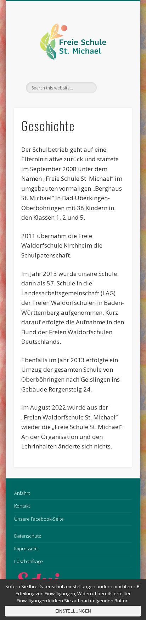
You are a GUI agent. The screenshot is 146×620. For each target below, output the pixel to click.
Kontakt (22, 506)
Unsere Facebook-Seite (39, 519)
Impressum (26, 548)
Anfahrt (22, 493)
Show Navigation (114, 63)
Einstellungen (73, 611)
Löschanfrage (28, 561)
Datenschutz (27, 536)
